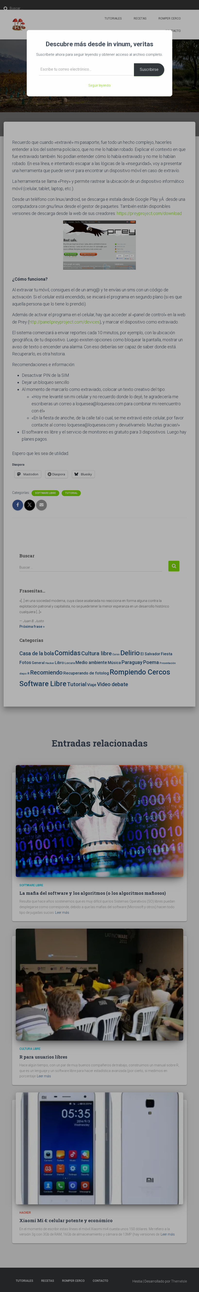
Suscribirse (149, 69)
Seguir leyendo (99, 85)
